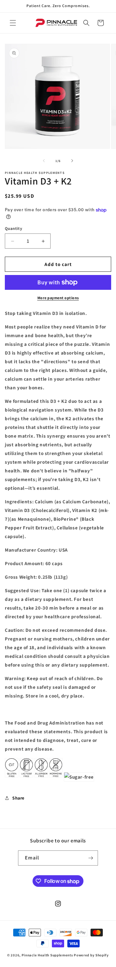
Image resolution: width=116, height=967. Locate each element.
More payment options (58, 297)
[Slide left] (44, 161)
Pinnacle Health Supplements (47, 955)
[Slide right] (72, 161)
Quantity (13, 228)
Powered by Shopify (91, 955)
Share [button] (18, 798)
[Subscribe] (90, 858)
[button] (13, 23)
